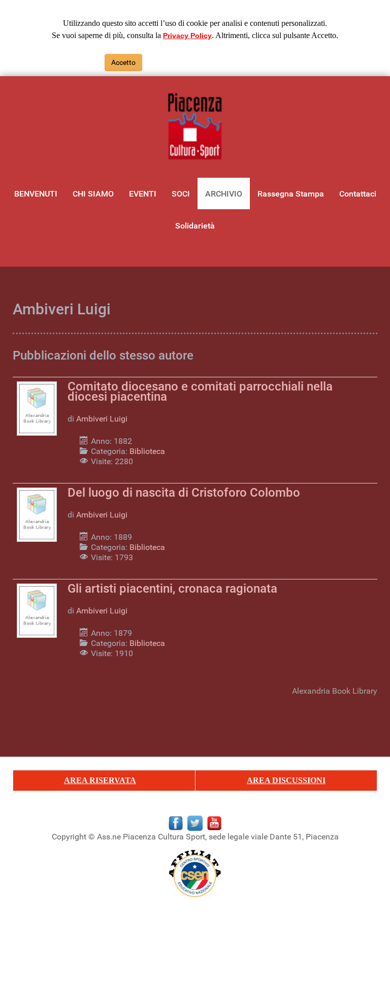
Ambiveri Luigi (101, 419)
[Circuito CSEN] (195, 873)
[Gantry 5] (195, 127)
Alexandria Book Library (334, 691)
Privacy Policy (187, 35)
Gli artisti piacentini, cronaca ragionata (172, 588)
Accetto (123, 62)
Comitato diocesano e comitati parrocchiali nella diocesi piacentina (200, 391)
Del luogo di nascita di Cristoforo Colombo (184, 492)
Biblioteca (147, 451)
